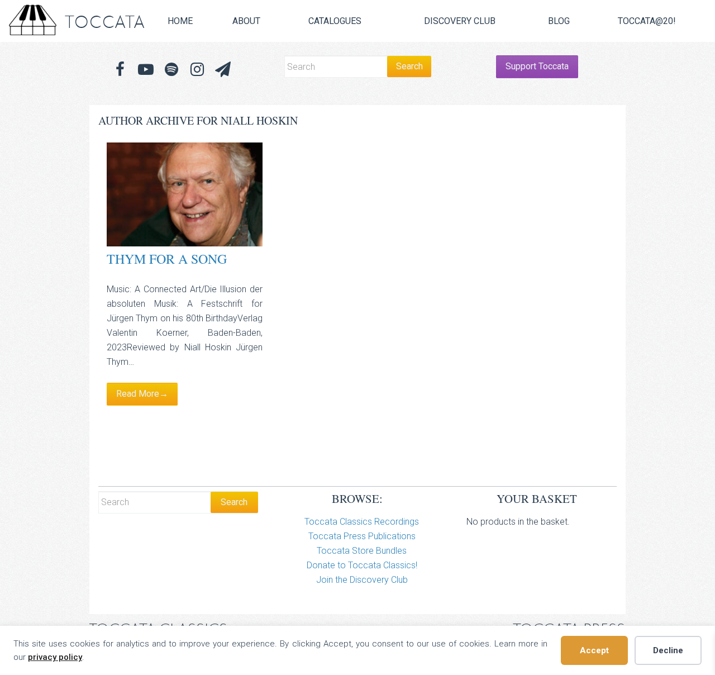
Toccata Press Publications (362, 536)
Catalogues (334, 21)
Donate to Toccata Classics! (362, 565)
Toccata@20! (647, 21)
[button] (223, 70)
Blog (559, 21)
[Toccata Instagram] (197, 70)
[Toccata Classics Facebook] (120, 70)
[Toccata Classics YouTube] (146, 70)
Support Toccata (537, 66)
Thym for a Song (167, 259)
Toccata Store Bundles (362, 550)
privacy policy (55, 657)
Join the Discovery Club (362, 579)
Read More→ (142, 393)
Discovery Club (459, 21)
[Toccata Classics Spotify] (171, 70)
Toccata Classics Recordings (361, 521)
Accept (594, 650)
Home (180, 21)
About (246, 21)
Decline (668, 650)
